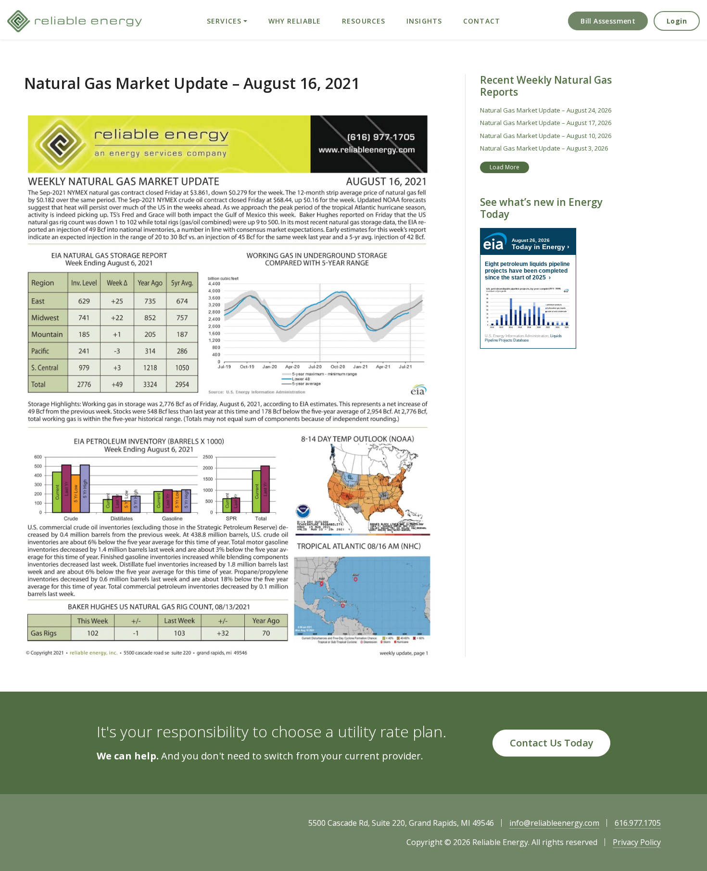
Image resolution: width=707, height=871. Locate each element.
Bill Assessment (608, 20)
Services (224, 20)
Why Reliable (294, 20)
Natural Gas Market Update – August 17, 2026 (545, 122)
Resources (363, 20)
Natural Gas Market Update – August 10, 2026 (545, 135)
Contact (481, 20)
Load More (504, 167)
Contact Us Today (551, 742)
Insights (424, 20)
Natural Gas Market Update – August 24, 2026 (545, 110)
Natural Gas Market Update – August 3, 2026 (544, 148)
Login (677, 20)
